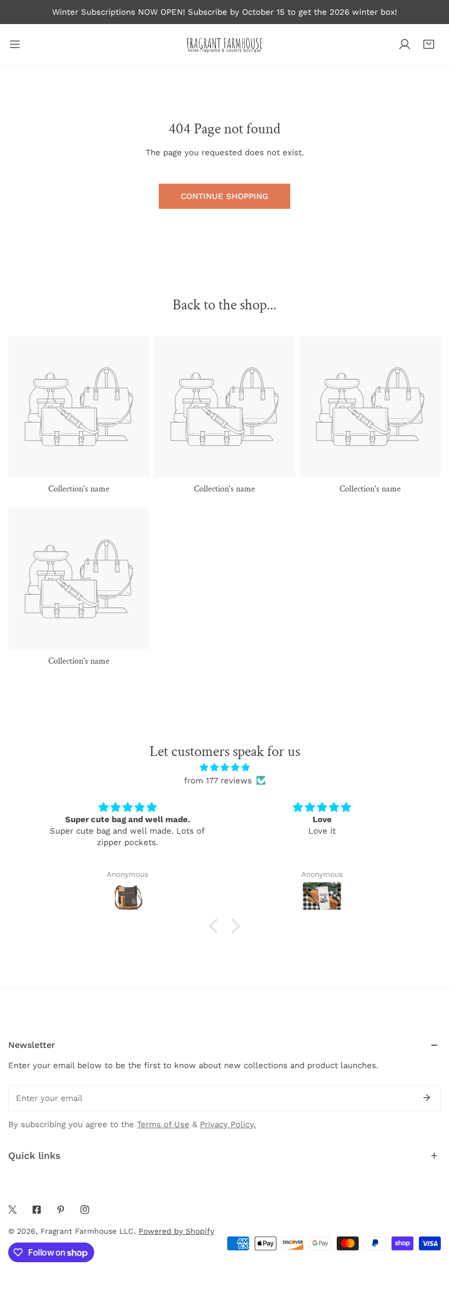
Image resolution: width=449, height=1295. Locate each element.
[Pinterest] (61, 1210)
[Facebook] (37, 1210)
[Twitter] (13, 1210)
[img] (224, 767)
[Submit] (426, 1097)
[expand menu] (14, 44)
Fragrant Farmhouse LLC (87, 1231)
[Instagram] (85, 1210)
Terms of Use (163, 1124)
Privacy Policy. (228, 1124)
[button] (429, 44)
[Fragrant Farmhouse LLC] (224, 44)
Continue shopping (224, 196)
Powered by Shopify (176, 1231)
